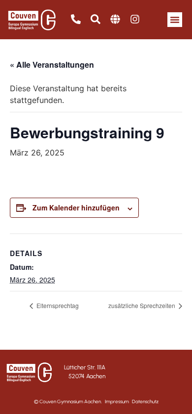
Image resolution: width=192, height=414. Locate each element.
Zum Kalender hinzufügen (76, 207)
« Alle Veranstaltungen (52, 64)
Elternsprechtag (57, 305)
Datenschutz (145, 401)
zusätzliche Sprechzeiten (142, 305)
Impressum (117, 401)
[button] (174, 19)
